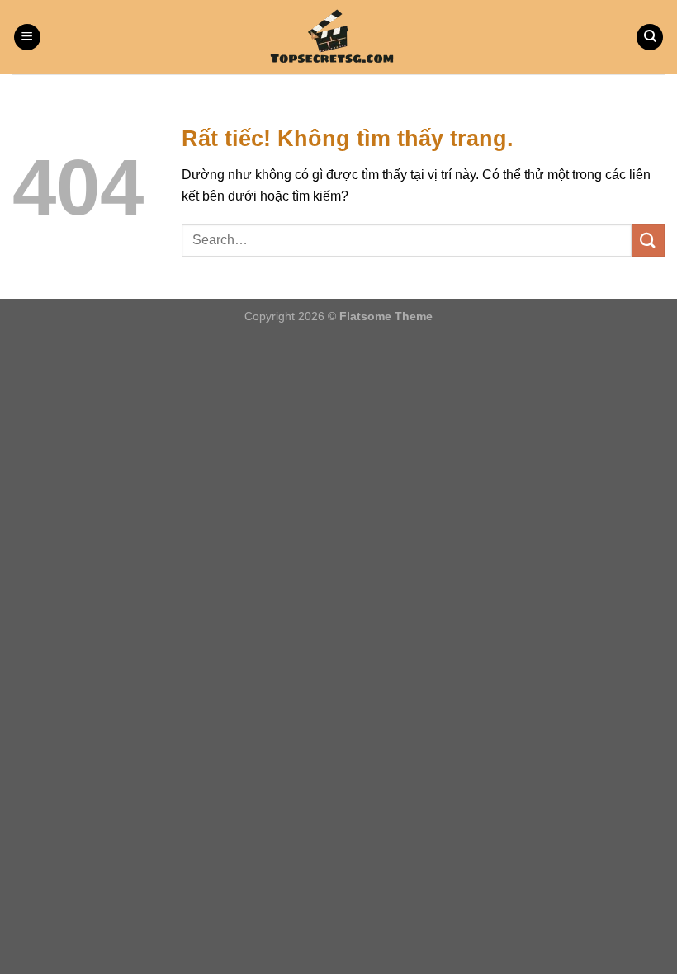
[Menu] (27, 37)
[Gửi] (648, 240)
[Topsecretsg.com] (338, 37)
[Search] (650, 37)
